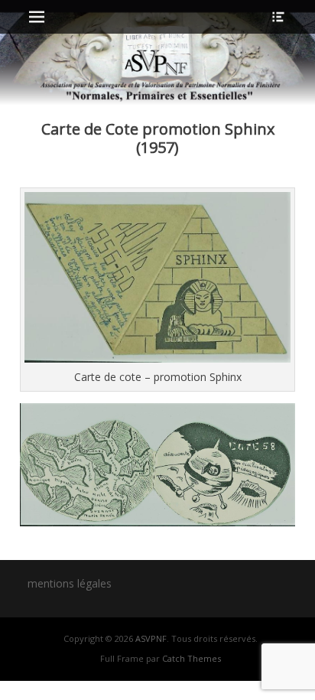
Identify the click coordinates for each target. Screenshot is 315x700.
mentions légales (70, 583)
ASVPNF (151, 638)
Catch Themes (191, 658)
